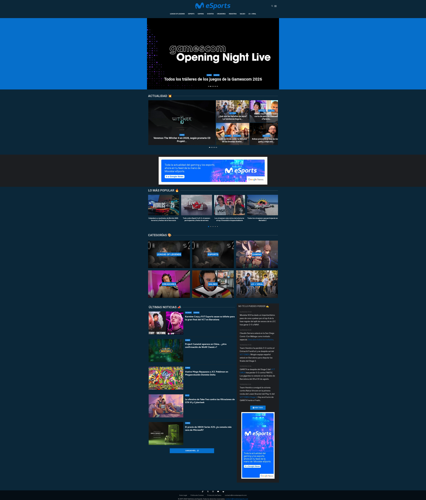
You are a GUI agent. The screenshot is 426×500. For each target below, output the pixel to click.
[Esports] (213, 254)
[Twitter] (208, 491)
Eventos (210, 14)
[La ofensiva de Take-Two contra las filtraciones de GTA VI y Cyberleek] (166, 405)
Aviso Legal (183, 495)
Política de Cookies (197, 495)
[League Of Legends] (169, 254)
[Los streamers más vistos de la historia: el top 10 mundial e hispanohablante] (229, 205)
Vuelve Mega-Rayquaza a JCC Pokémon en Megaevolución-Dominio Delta (206, 373)
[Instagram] (213, 491)
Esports (191, 14)
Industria (233, 14)
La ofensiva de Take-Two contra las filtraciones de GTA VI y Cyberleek (210, 401)
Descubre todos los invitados (260, 339)
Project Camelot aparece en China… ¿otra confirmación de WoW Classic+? (205, 346)
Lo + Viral (252, 14)
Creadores (221, 14)
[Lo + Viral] (257, 284)
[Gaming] (257, 254)
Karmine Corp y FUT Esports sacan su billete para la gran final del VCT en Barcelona (210, 318)
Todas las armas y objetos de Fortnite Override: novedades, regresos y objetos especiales (213, 77)
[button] (151, 53)
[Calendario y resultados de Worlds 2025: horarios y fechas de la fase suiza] (163, 205)
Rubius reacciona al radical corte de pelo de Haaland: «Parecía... (266, 116)
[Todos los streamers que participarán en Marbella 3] (262, 205)
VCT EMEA (245, 354)
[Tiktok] (202, 491)
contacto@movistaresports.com (236, 495)
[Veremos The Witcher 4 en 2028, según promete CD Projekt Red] (182, 122)
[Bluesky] (223, 491)
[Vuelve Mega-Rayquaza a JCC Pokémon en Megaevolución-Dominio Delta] (166, 378)
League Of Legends (177, 14)
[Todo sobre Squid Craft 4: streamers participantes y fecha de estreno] (196, 205)
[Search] (272, 6)
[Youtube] (218, 491)
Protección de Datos (214, 495)
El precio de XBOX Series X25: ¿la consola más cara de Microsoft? (208, 428)
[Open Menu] (275, 6)
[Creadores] (169, 284)
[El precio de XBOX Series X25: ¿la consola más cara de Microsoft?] (166, 433)
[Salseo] (213, 284)
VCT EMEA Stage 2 (248, 397)
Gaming (201, 14)
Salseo (242, 14)
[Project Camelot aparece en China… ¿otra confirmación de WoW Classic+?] (166, 350)
